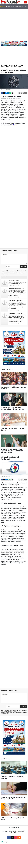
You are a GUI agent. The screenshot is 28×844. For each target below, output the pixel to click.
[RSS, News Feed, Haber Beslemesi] (19, 837)
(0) (14, 285)
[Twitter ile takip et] (12, 837)
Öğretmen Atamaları (13, 65)
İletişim (15, 831)
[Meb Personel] (10, 2)
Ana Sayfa (5, 65)
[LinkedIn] (8, 93)
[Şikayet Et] (25, 285)
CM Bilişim (5, 841)
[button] (21, 93)
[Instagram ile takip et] (15, 837)
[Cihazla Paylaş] (12, 93)
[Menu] (25, 2)
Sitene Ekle (13, 832)
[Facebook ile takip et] (9, 837)
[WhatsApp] (10, 93)
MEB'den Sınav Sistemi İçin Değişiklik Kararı (16, 6)
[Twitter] (4, 93)
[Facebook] (2, 93)
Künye (10, 831)
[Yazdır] (19, 93)
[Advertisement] (14, 24)
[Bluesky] (6, 93)
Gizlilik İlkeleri (21, 831)
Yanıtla (11, 285)
